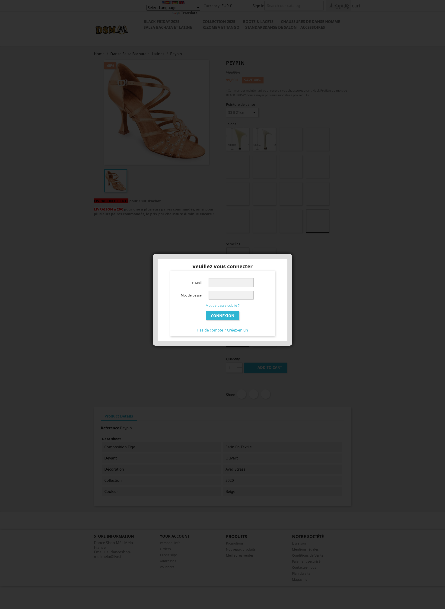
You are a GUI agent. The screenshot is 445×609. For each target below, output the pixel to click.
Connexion (222, 315)
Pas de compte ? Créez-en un (222, 330)
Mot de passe (191, 295)
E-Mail (197, 283)
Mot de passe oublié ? (223, 305)
